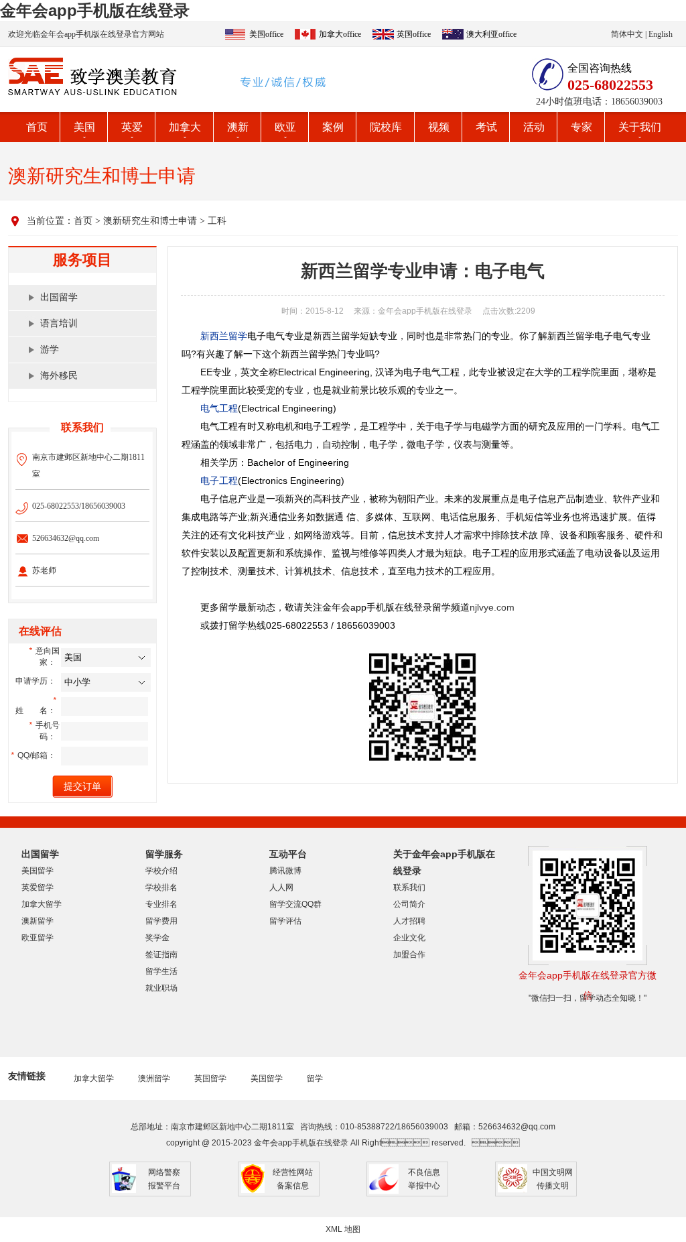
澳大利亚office (491, 34)
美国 (84, 127)
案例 (333, 127)
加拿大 (185, 127)
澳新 (238, 127)
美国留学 (37, 870)
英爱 (132, 127)
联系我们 (409, 887)
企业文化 (409, 937)
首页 (37, 127)
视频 (439, 127)
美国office (266, 34)
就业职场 (161, 988)
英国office (414, 34)
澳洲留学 (154, 1078)
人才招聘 (409, 921)
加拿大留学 (41, 904)
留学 (315, 1078)
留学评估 (285, 921)
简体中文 (627, 34)
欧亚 (285, 127)
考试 (486, 127)
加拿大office (340, 34)
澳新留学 (37, 921)
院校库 (386, 127)
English (660, 34)
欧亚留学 (37, 937)
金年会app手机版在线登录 (95, 10)
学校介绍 (161, 870)
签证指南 (161, 954)
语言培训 (59, 323)
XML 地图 (343, 1229)
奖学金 (157, 937)
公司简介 (409, 904)
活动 (534, 127)
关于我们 (639, 127)
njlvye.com (492, 607)
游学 (49, 350)
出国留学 (59, 297)
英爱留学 (37, 887)
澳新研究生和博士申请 (150, 221)
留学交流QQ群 (295, 904)
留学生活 (161, 971)
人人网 (281, 887)
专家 (581, 127)
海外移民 (59, 376)
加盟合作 (409, 954)
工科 (217, 221)
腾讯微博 (285, 870)
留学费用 (161, 921)
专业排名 (161, 904)
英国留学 (210, 1078)
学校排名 (161, 887)
